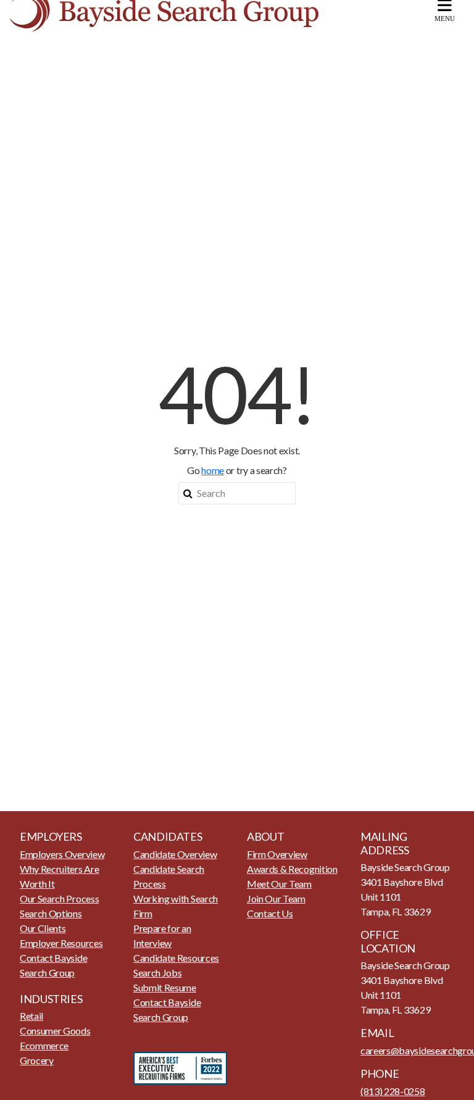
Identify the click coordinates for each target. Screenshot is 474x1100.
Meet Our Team (279, 884)
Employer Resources (61, 943)
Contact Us (270, 913)
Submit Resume (164, 987)
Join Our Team (276, 898)
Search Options (51, 913)
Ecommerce (44, 1045)
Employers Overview (62, 854)
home (212, 470)
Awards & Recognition (292, 869)
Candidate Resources (176, 958)
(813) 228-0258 (392, 1091)
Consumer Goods (55, 1030)
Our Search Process (59, 898)
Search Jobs (157, 972)
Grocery (37, 1060)
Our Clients (42, 928)
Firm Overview (277, 854)
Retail (31, 1016)
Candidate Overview (175, 854)
